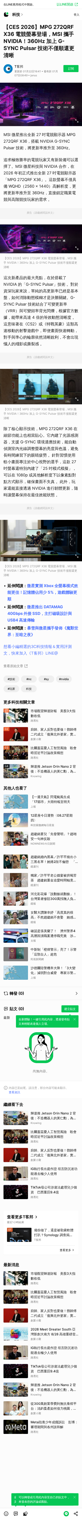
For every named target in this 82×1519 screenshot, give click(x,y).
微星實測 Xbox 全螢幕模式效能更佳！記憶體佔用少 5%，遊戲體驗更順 (42, 592)
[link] (15, 1513)
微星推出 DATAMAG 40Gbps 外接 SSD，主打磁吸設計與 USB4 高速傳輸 (39, 613)
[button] (6, 1513)
